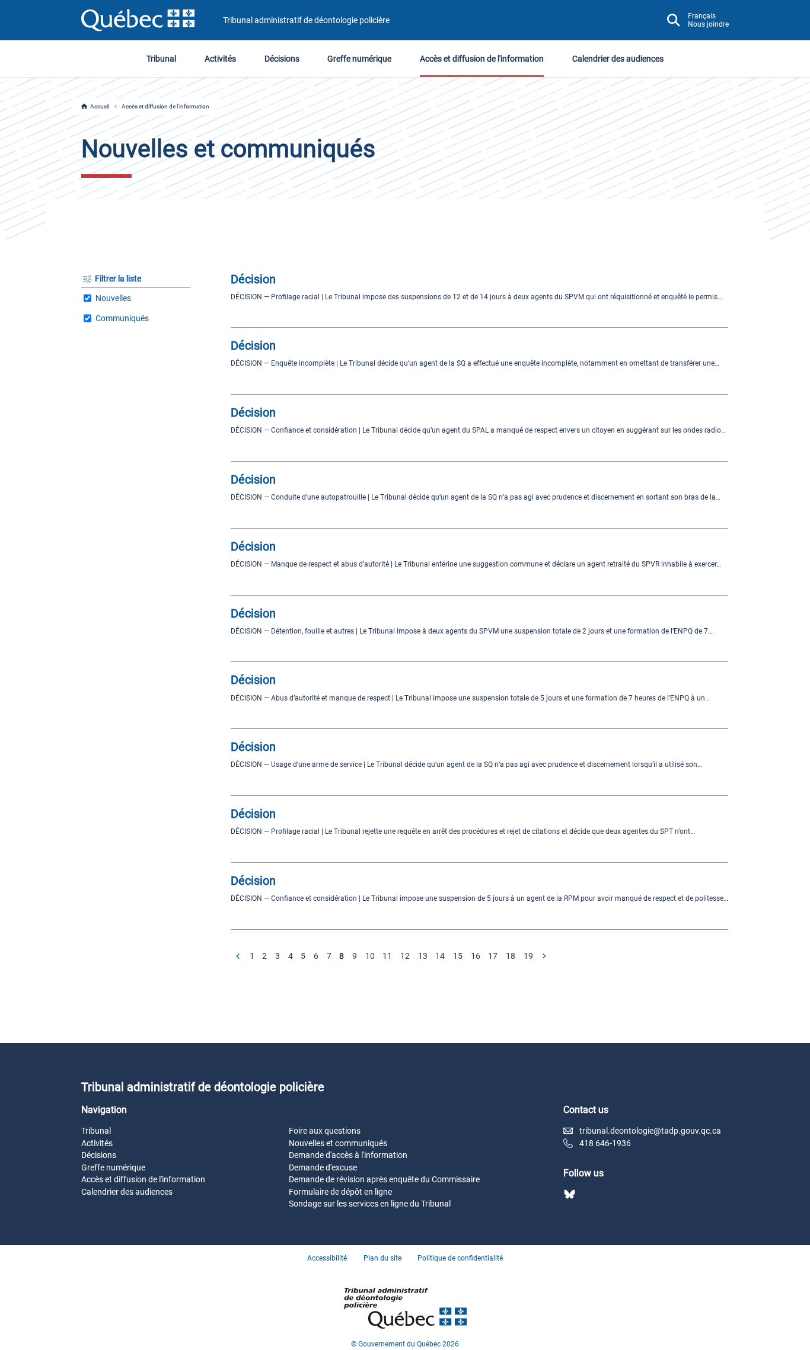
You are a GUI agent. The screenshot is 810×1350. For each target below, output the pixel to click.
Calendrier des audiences (618, 58)
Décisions (281, 58)
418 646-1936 (605, 1143)
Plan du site (382, 1258)
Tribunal (161, 58)
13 (423, 956)
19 (528, 956)
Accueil (99, 106)
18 (510, 956)
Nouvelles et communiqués (338, 1143)
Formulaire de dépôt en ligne (340, 1192)
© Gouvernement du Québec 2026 (405, 1344)
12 (405, 956)
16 (475, 956)
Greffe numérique (359, 58)
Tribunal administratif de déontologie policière (306, 20)
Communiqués (122, 318)
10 (370, 956)
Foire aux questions (325, 1130)
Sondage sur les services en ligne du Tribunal (370, 1203)
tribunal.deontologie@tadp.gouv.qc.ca (650, 1130)
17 (493, 956)
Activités (220, 58)
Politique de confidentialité (460, 1258)
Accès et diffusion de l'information (482, 58)
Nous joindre (708, 24)
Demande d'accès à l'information (348, 1155)
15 (458, 956)
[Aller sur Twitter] (569, 1194)
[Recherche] (673, 20)
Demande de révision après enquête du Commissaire (384, 1179)
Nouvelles (113, 298)
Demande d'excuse (323, 1167)
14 (440, 956)
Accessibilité (327, 1258)
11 (387, 956)
